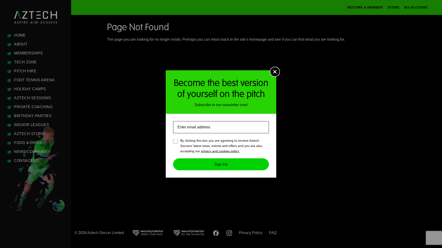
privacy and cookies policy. (220, 151)
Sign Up (221, 164)
